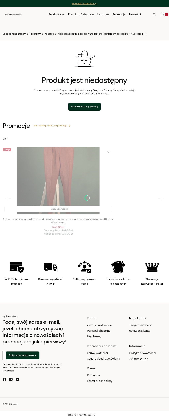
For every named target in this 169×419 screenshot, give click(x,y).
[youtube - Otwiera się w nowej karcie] (17, 379)
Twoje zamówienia (140, 325)
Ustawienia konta (139, 330)
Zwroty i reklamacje (99, 325)
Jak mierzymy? (138, 358)
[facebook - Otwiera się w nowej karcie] (4, 379)
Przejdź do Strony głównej (84, 106)
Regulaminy (94, 336)
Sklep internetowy (80, 415)
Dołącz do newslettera (22, 355)
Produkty (35, 33)
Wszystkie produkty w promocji (50, 125)
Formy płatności (97, 353)
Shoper (14, 404)
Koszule (49, 33)
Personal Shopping (98, 330)
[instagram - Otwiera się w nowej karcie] (11, 379)
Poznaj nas (93, 375)
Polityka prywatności (142, 353)
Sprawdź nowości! (83, 3)
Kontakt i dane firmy (99, 381)
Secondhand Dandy (14, 33)
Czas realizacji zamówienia (103, 358)
